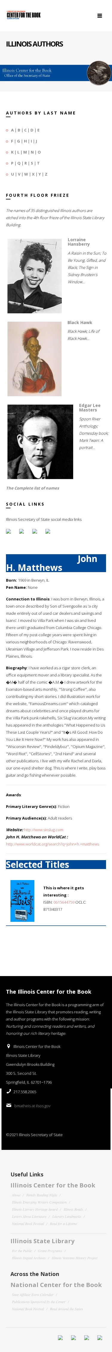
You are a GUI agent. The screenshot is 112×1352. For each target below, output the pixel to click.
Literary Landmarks (66, 1216)
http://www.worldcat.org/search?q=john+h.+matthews (52, 844)
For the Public (22, 1250)
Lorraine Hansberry (79, 242)
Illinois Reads (73, 1209)
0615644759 (63, 902)
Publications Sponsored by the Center (38, 1301)
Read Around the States (66, 1308)
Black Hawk (79, 322)
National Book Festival (28, 1223)
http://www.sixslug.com (43, 829)
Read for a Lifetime (63, 1223)
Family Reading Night (41, 1195)
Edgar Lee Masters (90, 407)
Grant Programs (50, 1250)
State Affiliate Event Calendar (32, 1294)
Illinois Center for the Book (52, 1185)
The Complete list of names (32, 488)
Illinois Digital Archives (29, 1257)
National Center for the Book (56, 1285)
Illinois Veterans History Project (74, 1257)
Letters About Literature (29, 1216)
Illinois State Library (42, 1241)
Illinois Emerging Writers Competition (39, 1202)
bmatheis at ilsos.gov (32, 1105)
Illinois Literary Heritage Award (35, 1209)
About (16, 1195)
